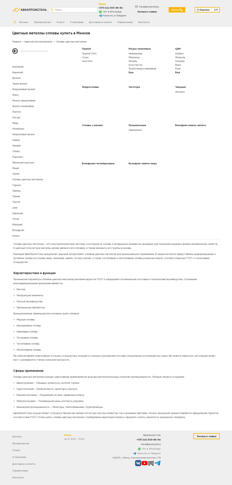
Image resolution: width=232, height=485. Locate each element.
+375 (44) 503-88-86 (111, 7)
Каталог (17, 436)
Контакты (18, 477)
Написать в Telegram (114, 15)
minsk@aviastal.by (148, 6)
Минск (102, 3)
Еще (131, 72)
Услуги (16, 450)
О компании (19, 457)
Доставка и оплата (23, 463)
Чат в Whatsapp (112, 11)
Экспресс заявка (147, 11)
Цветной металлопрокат (34, 51)
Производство (21, 443)
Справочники (20, 470)
